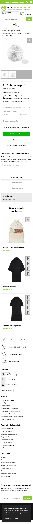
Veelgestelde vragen (7, 400)
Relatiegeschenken (13, 31)
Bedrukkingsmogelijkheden (9, 408)
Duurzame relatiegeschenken (10, 434)
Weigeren (16, 518)
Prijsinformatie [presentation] (16, 188)
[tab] (16, 177)
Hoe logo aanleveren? (8, 414)
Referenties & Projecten (8, 465)
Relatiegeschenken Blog (8, 462)
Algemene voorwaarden (8, 474)
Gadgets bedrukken (7, 437)
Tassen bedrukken (6, 431)
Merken (3, 448)
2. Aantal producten (11, 121)
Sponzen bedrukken (24, 33)
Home (3, 31)
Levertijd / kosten (6, 403)
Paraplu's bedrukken (7, 445)
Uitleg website (5, 405)
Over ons (3, 457)
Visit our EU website (7, 476)
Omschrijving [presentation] (16, 177)
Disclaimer (4, 471)
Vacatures (4, 460)
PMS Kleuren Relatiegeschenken (11, 411)
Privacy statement (7, 468)
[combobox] (13, 19)
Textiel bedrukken (6, 442)
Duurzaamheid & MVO (7, 419)
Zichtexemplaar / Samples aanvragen (12, 416)
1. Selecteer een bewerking (14, 107)
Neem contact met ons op (10, 165)
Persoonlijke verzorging (8, 33)
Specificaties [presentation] (16, 182)
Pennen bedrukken (7, 428)
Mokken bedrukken (7, 439)
